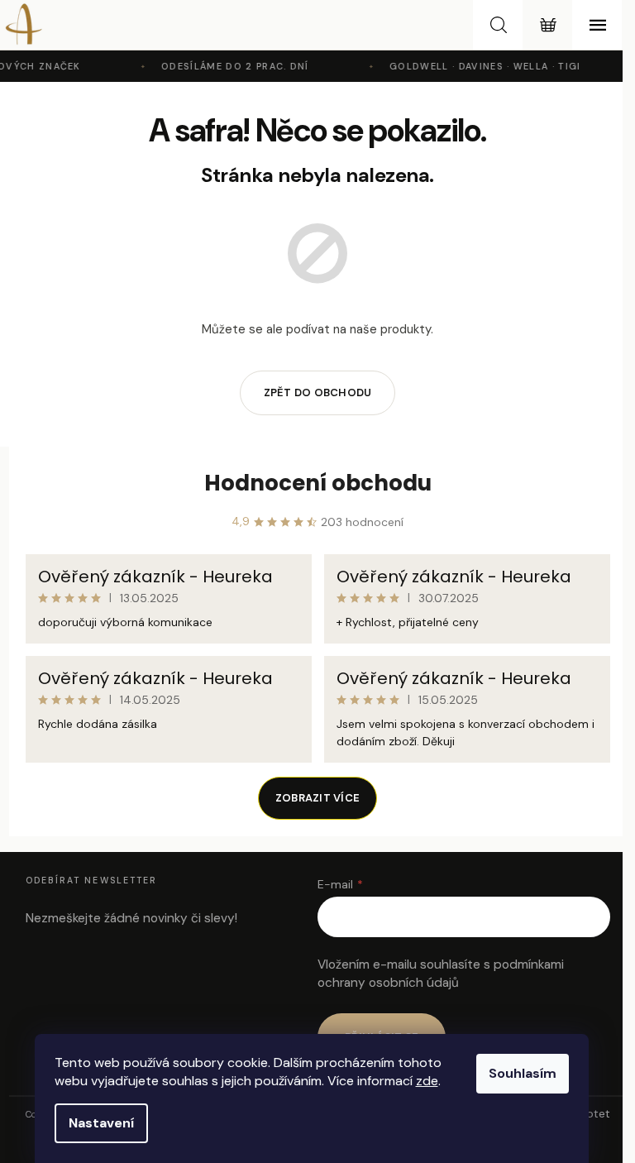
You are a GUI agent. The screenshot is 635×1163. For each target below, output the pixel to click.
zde (427, 1080)
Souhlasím (522, 1073)
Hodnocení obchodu (318, 483)
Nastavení (101, 1123)
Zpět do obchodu (318, 392)
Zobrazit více (317, 798)
